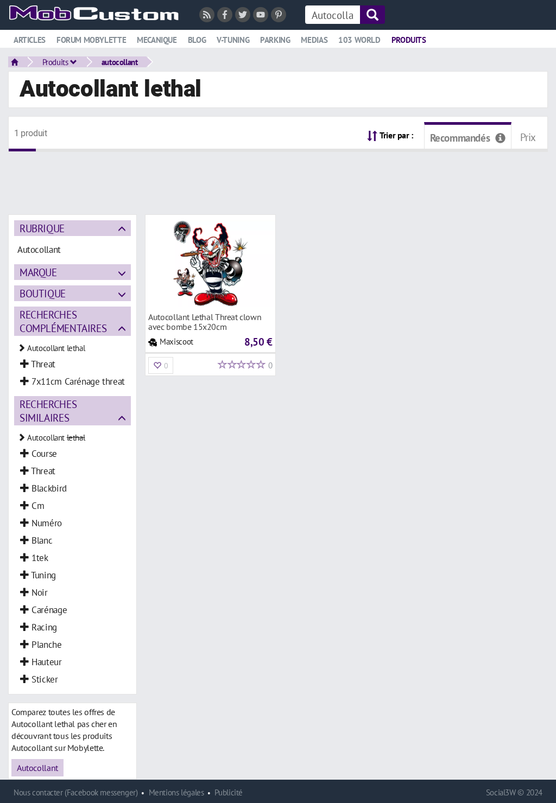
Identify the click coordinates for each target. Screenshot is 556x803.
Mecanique (157, 40)
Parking (275, 40)
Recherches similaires (48, 410)
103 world (359, 40)
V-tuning (233, 40)
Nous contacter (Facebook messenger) (76, 792)
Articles (30, 40)
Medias (314, 40)
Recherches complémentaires (63, 321)
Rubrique (42, 228)
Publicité (228, 792)
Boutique (43, 293)
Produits (408, 40)
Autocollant (37, 768)
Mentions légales (176, 792)
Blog (197, 40)
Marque (38, 272)
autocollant (120, 61)
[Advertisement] (278, 176)
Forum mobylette (91, 40)
